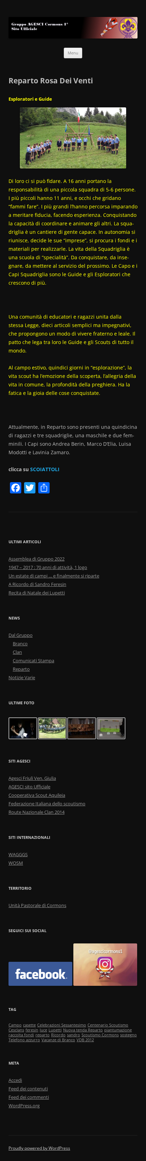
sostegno (128, 1034)
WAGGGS (18, 854)
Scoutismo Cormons (100, 1034)
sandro (73, 1034)
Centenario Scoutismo (108, 1025)
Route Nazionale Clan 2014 (36, 812)
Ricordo (58, 1034)
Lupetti (55, 1029)
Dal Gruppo (21, 635)
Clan (17, 652)
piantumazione (118, 1029)
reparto (42, 1034)
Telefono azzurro (24, 1039)
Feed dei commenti (29, 1097)
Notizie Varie (22, 677)
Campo (15, 1025)
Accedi (15, 1080)
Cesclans (16, 1029)
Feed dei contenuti (28, 1088)
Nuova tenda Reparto (83, 1029)
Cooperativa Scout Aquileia (37, 795)
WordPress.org (24, 1105)
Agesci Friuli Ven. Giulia (32, 778)
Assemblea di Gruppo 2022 (36, 559)
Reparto (21, 669)
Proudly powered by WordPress (39, 1148)
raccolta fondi (21, 1034)
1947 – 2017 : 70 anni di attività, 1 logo (48, 567)
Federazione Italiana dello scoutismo (47, 803)
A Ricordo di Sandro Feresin (37, 584)
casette (29, 1025)
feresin (32, 1029)
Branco (20, 643)
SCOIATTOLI (45, 469)
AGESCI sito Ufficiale (29, 786)
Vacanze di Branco (58, 1039)
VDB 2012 (85, 1039)
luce (43, 1029)
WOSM (16, 863)
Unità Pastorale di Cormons (37, 905)
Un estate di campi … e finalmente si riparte (54, 576)
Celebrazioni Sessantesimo (61, 1025)
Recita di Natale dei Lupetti (37, 593)
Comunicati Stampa (33, 660)
